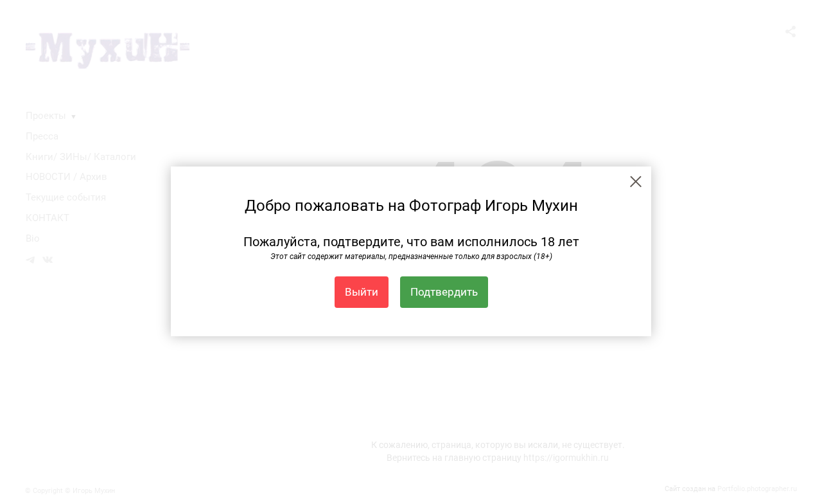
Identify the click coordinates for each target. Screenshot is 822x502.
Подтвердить (444, 291)
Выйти (361, 291)
